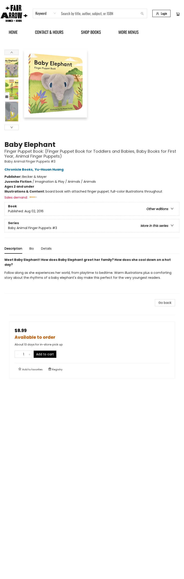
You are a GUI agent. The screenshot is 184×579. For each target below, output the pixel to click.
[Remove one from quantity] (17, 354)
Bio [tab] (31, 248)
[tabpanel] (92, 275)
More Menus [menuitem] (128, 32)
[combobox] (46, 13)
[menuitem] (13, 32)
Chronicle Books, (19, 169)
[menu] (92, 32)
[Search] (142, 13)
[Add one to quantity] (29, 354)
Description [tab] (13, 248)
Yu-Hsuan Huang (49, 169)
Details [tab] (46, 248)
